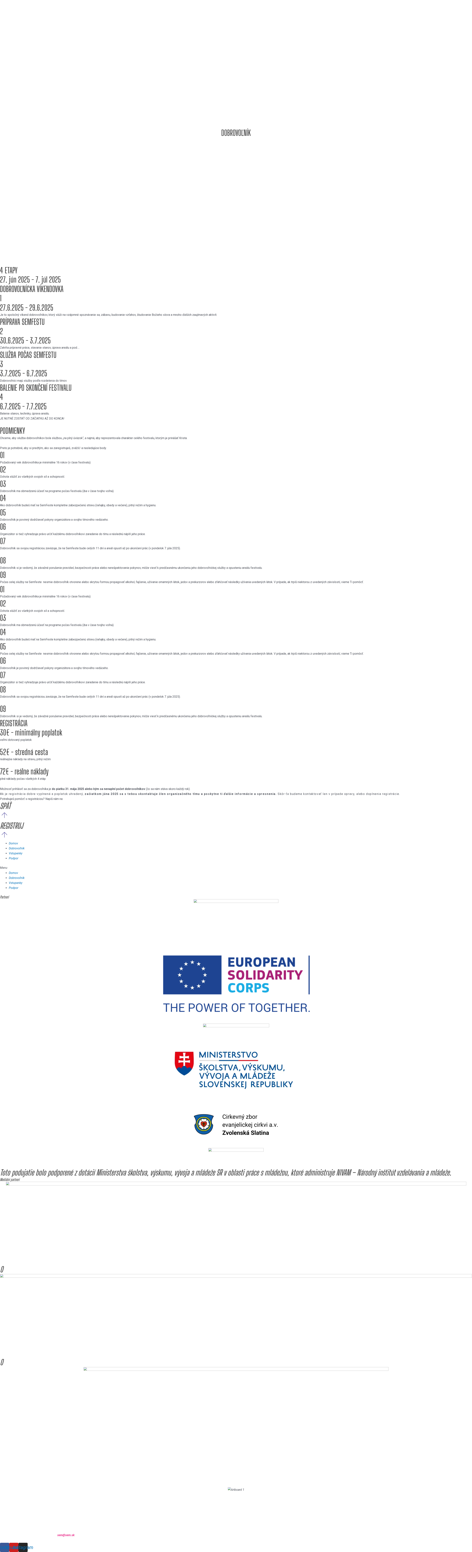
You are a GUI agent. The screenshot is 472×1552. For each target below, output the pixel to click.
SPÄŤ (5, 806)
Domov (13, 843)
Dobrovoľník (17, 848)
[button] (236, 867)
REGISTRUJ (11, 825)
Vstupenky (15, 853)
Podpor (13, 858)
